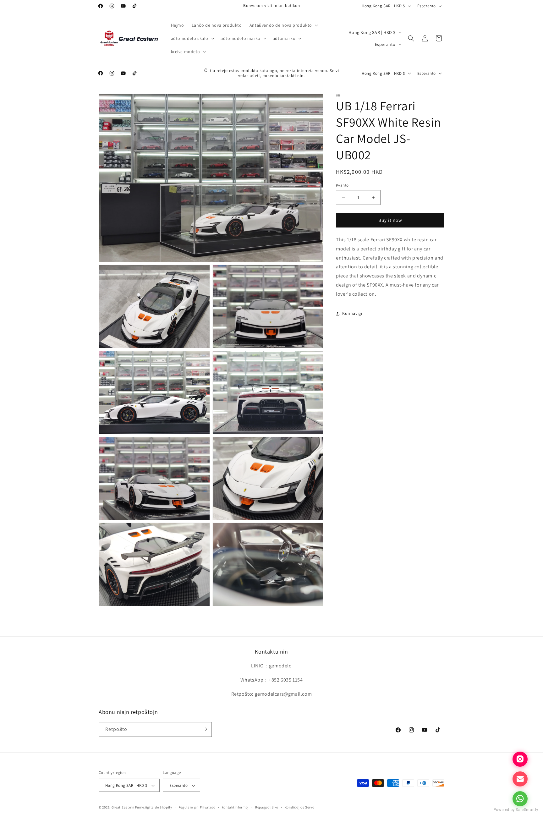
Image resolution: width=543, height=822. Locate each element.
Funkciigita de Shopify (153, 807)
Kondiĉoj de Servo (300, 807)
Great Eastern (123, 807)
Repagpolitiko (266, 807)
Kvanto (342, 185)
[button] (283, 25)
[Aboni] (204, 729)
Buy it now (390, 220)
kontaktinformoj (235, 807)
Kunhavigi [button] (352, 313)
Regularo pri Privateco (197, 807)
